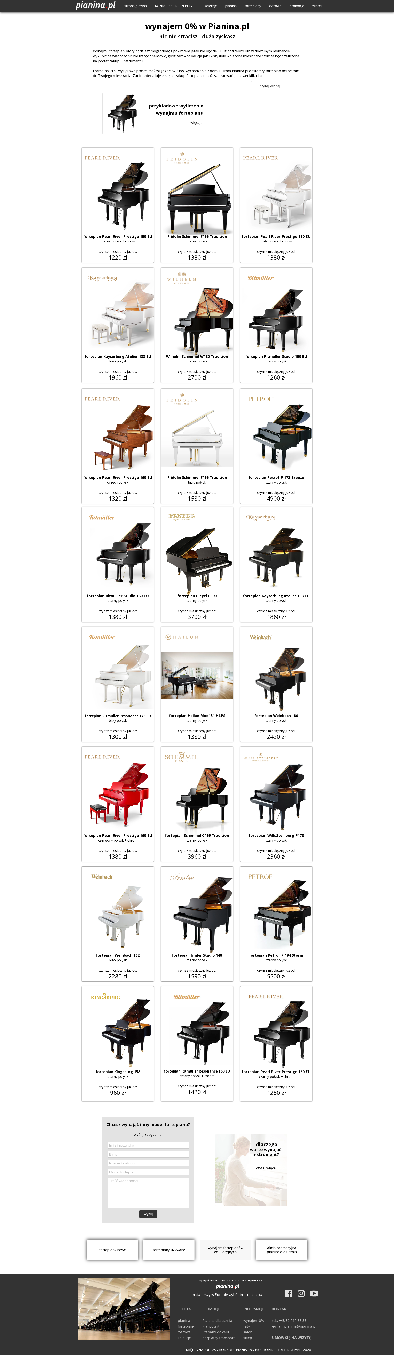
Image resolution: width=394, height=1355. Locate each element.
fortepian (117, 51)
